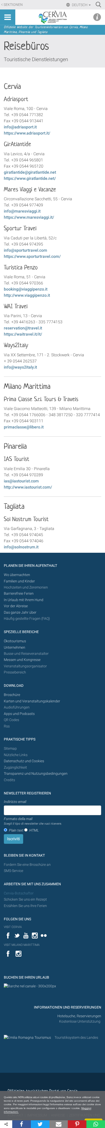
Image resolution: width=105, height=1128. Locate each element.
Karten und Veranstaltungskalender (32, 701)
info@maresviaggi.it (22, 211)
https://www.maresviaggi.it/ (29, 217)
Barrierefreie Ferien (19, 593)
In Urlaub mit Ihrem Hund (23, 600)
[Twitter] (40, 1124)
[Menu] (7, 17)
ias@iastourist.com (21, 481)
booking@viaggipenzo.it (25, 289)
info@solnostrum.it (21, 547)
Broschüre (12, 695)
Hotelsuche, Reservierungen (79, 1016)
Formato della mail (33, 821)
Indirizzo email (15, 802)
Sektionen (13, 5)
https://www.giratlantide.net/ (30, 178)
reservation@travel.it (23, 328)
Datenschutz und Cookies (24, 761)
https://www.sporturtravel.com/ (32, 256)
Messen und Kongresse (22, 660)
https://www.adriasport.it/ (27, 133)
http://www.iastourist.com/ (28, 487)
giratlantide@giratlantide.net (30, 172)
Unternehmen (14, 647)
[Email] (58, 1124)
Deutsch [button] (79, 5)
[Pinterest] (77, 1124)
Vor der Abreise (16, 606)
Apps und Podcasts (19, 714)
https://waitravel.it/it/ (23, 334)
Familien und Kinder (19, 581)
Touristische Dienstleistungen (36, 59)
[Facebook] (21, 1124)
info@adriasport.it (20, 127)
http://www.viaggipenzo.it (27, 295)
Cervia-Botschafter (19, 893)
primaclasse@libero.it (24, 427)
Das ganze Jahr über (20, 612)
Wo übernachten (17, 575)
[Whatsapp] (95, 1124)
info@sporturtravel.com (25, 250)
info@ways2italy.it (20, 367)
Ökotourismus (15, 641)
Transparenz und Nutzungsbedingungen (36, 773)
